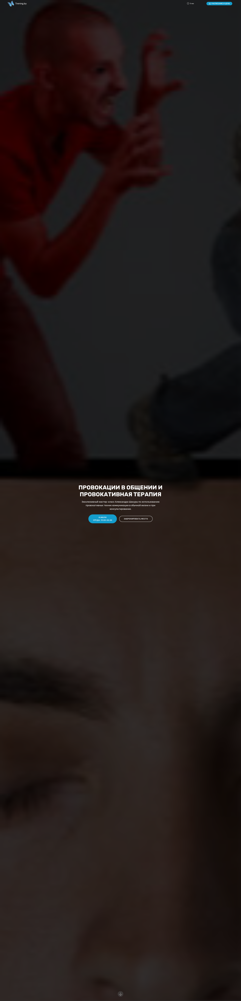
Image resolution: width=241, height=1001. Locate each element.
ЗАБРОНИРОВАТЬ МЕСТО (136, 519)
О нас (196, 3)
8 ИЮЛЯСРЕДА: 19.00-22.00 (102, 518)
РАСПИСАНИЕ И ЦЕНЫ (221, 3)
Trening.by (21, 3)
